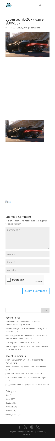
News (8, 399)
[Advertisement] (27, 88)
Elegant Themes (27, 431)
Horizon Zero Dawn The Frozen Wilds (28, 373)
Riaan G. (11, 28)
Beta (7, 395)
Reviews (9, 410)
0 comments (34, 28)
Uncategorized (12, 414)
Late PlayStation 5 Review (16, 342)
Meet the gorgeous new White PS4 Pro (33, 384)
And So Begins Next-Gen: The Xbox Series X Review (27, 346)
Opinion (9, 403)
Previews (9, 407)
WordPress (27, 434)
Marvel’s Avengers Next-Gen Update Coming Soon (26, 328)
